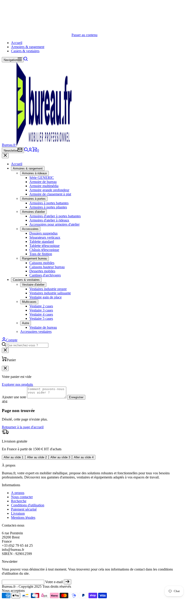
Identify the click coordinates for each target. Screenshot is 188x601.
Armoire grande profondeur (49, 190)
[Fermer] (5, 155)
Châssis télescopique (44, 250)
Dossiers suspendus (43, 233)
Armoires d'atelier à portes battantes (55, 216)
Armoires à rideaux (34, 173)
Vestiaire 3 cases (41, 310)
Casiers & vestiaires (25, 51)
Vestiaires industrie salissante (50, 293)
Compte (11, 340)
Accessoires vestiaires (36, 331)
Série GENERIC (41, 178)
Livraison (18, 513)
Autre (25, 323)
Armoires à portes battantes (49, 203)
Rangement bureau (34, 258)
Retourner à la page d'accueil (23, 427)
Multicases (29, 301)
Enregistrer (76, 397)
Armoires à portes (34, 198)
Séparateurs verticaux (44, 237)
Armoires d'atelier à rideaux (49, 220)
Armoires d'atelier (33, 211)
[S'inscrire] (67, 582)
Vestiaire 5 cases (41, 318)
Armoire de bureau (43, 182)
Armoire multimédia (43, 186)
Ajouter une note (14, 397)
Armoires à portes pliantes (48, 207)
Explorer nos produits (17, 384)
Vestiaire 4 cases (41, 314)
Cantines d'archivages (45, 275)
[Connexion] (30, 150)
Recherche (18, 501)
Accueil (16, 43)
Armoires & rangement (27, 47)
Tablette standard (41, 241)
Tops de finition (40, 254)
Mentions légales (23, 517)
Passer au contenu (84, 35)
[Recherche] (26, 60)
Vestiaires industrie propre (48, 289)
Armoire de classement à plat (50, 194)
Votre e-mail (54, 582)
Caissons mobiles (41, 263)
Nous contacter (22, 497)
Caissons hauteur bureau (47, 267)
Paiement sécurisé (24, 509)
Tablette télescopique (44, 246)
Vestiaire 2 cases (41, 306)
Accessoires (30, 229)
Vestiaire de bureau (43, 327)
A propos (17, 493)
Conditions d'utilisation (27, 505)
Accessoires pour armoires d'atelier (54, 224)
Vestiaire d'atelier (33, 284)
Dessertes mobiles (42, 271)
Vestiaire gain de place (45, 297)
